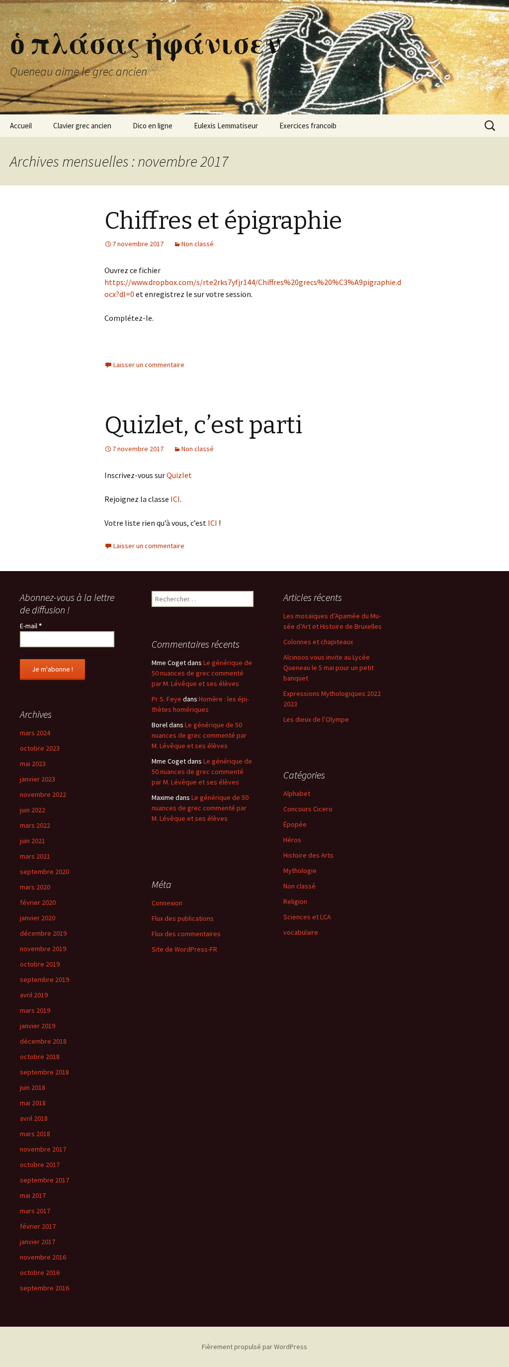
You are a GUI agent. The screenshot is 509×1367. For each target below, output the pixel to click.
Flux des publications (183, 918)
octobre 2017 (40, 1164)
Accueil (21, 125)
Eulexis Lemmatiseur (226, 125)
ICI (175, 499)
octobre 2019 (40, 964)
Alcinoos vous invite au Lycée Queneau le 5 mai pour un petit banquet (328, 668)
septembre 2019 (44, 979)
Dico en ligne (152, 125)
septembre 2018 (44, 1072)
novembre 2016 (43, 1257)
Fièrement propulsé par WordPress (254, 1346)
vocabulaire (300, 932)
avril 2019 (34, 994)
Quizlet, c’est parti (203, 425)
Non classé (197, 243)
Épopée (295, 824)
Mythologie (300, 870)
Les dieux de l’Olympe (316, 719)
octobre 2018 (40, 1056)
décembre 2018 (43, 1041)
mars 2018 (35, 1133)
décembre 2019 (43, 933)
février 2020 (38, 902)
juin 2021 (32, 840)
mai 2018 (33, 1102)
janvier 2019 (37, 1025)
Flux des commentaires (186, 933)
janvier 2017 (37, 1241)
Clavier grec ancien (82, 125)
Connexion (167, 902)
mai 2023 (33, 763)
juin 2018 (32, 1087)
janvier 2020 (37, 917)
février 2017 (38, 1226)
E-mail (31, 625)
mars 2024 (35, 732)
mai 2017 (33, 1195)
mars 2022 (35, 825)
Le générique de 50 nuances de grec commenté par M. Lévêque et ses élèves (202, 673)
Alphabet (296, 793)
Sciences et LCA (307, 916)
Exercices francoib (308, 125)
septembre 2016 (44, 1287)
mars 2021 (35, 856)
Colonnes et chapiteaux (318, 641)
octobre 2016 (40, 1272)
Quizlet (179, 475)
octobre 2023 (40, 748)
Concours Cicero (308, 808)
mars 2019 (35, 1010)
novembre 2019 (43, 948)
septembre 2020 (44, 871)
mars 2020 (35, 886)
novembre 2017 (43, 1149)
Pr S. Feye (166, 698)
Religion (295, 901)
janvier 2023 (37, 779)
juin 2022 (32, 809)
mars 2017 (35, 1210)
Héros (292, 839)
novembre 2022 (43, 794)
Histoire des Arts (308, 855)
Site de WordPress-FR (184, 949)
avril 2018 (34, 1118)
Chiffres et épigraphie (223, 220)
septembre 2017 (44, 1179)
